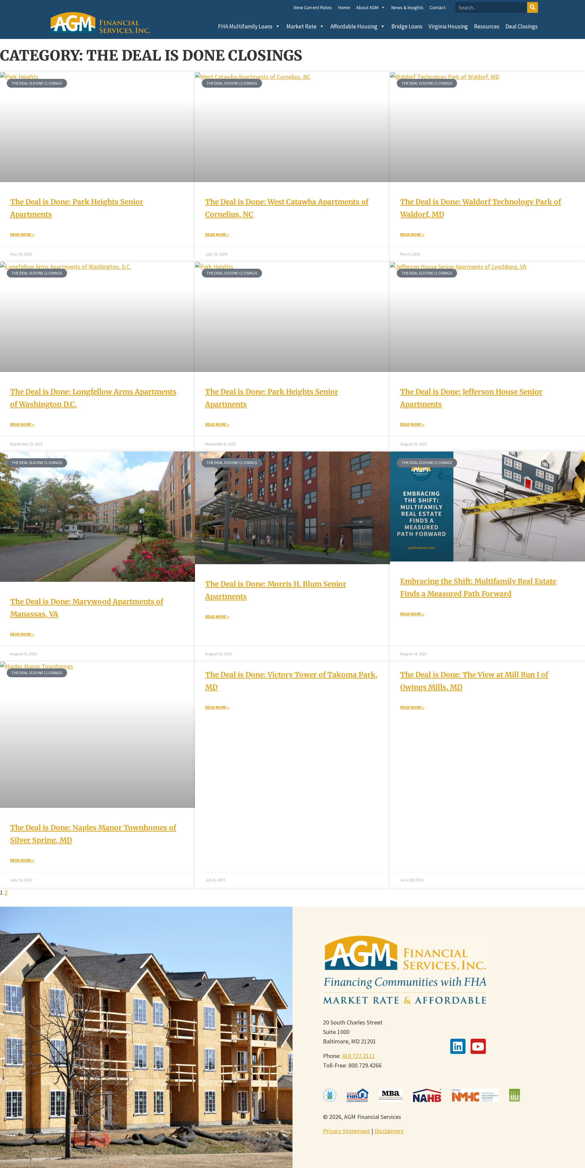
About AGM (367, 7)
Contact (438, 7)
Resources (486, 26)
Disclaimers (389, 1131)
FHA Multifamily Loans (245, 26)
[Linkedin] (457, 1046)
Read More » (22, 234)
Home (344, 7)
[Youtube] (478, 1046)
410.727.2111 (358, 1056)
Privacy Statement (346, 1131)
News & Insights (407, 7)
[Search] (532, 7)
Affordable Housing (353, 26)
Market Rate (301, 26)
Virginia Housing (448, 26)
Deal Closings (521, 26)
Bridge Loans (406, 26)
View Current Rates (313, 7)
